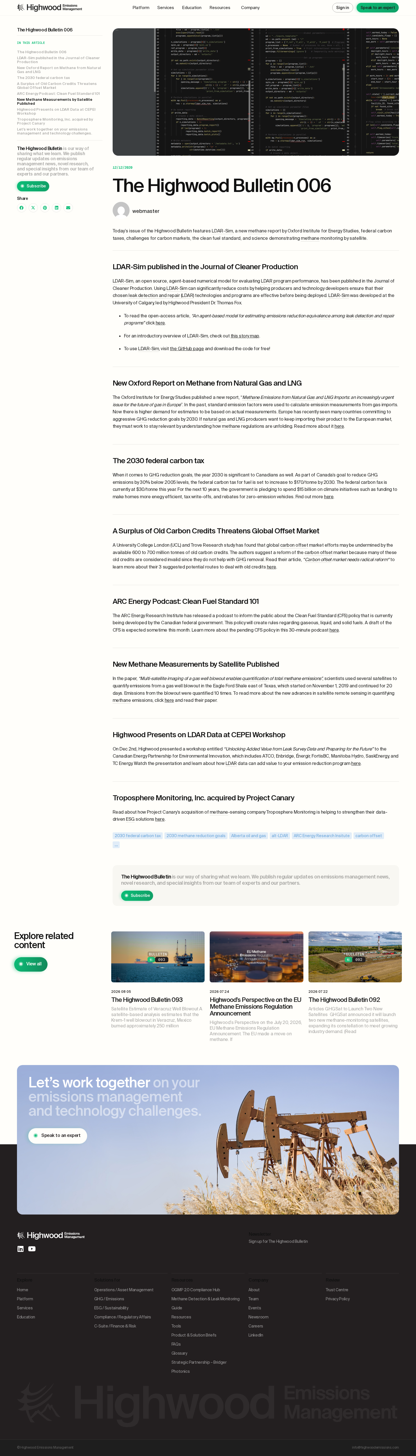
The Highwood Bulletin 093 (147, 1000)
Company (250, 7)
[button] (21, 207)
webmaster (146, 211)
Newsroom (258, 1317)
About (254, 1289)
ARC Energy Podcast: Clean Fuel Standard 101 (58, 94)
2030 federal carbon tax (138, 835)
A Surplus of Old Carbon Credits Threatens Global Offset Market (57, 86)
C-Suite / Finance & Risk (115, 1326)
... (116, 845)
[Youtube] (31, 1248)
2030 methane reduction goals (196, 835)
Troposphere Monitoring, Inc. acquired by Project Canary (55, 121)
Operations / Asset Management (124, 1289)
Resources (219, 7)
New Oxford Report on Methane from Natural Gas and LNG (59, 70)
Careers (255, 1326)
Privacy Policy (337, 1298)
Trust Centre (337, 1289)
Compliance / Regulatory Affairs (122, 1317)
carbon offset (368, 835)
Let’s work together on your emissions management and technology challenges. (54, 131)
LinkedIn (255, 1335)
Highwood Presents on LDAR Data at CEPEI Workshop (56, 112)
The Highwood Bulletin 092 (344, 1000)
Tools (176, 1326)
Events (254, 1307)
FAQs (176, 1344)
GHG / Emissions (109, 1298)
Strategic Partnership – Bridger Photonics (199, 1367)
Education (191, 7)
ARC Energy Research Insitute (322, 835)
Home (22, 1289)
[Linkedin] (20, 1248)
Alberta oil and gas (248, 835)
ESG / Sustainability (111, 1307)
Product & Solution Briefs (193, 1335)
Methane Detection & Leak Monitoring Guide (205, 1303)
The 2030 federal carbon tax (43, 78)
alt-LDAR (280, 835)
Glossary (179, 1353)
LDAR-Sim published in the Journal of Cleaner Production (58, 60)
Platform (140, 7)
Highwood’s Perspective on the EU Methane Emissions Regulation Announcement (255, 1006)
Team (253, 1298)
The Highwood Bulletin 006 (42, 52)
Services (165, 7)
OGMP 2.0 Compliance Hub (195, 1289)
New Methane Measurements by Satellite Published (54, 102)
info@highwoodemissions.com (375, 1447)
